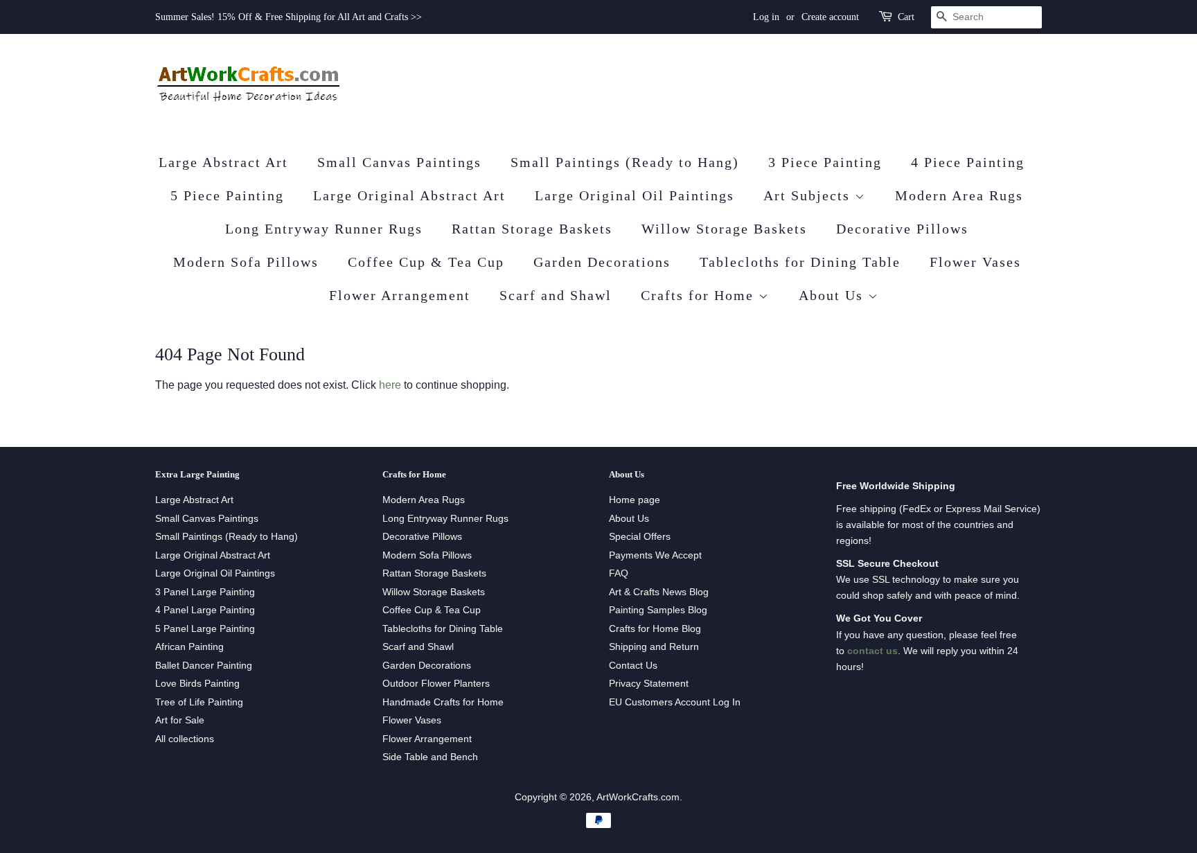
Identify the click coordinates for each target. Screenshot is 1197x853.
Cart (906, 17)
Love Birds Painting (197, 683)
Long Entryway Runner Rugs (324, 228)
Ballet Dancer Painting (203, 665)
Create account (830, 17)
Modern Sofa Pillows (246, 262)
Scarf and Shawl (555, 295)
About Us (833, 295)
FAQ (618, 573)
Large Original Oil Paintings (634, 195)
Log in (766, 17)
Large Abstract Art (223, 162)
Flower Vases (975, 262)
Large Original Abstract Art (409, 195)
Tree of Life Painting (199, 702)
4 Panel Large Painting (205, 610)
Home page (634, 500)
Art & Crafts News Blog (659, 592)
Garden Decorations (602, 262)
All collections (184, 739)
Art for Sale (179, 720)
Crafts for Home (700, 295)
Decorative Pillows (902, 228)
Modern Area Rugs (959, 195)
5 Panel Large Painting (205, 629)
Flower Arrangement (399, 295)
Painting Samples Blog (658, 610)
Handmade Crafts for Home (443, 702)
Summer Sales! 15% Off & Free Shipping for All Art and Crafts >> (288, 17)
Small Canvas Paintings (399, 162)
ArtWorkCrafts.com (638, 797)
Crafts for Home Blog (655, 629)
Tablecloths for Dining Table (800, 262)
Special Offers (640, 536)
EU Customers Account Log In (675, 702)
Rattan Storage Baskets (532, 228)
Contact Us (633, 665)
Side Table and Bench (430, 757)
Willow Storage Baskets (724, 228)
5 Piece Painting (227, 195)
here (390, 385)
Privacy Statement (649, 683)
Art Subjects (809, 195)
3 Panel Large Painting (205, 592)
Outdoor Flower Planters (436, 683)
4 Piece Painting (968, 162)
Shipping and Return (654, 647)
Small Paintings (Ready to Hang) (625, 162)
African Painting (189, 647)
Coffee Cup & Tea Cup (426, 262)
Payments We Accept (655, 555)
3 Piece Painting (825, 162)
